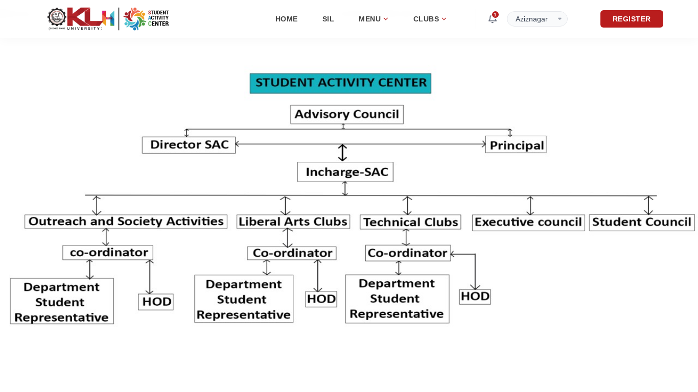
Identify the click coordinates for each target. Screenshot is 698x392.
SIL (328, 19)
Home (286, 19)
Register (632, 19)
